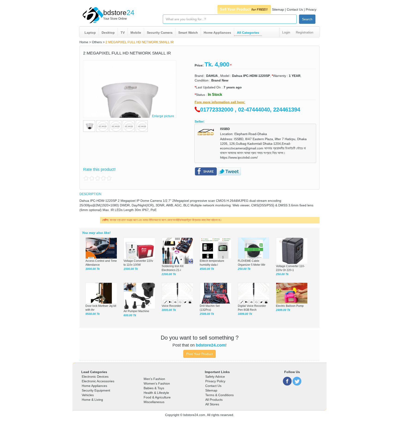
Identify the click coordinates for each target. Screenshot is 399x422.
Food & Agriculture (157, 397)
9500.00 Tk (92, 314)
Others (97, 42)
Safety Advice (215, 376)
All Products (214, 399)
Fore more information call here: (220, 102)
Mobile (135, 32)
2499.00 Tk (283, 310)
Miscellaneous (154, 402)
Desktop (108, 32)
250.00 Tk (244, 269)
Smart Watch (188, 32)
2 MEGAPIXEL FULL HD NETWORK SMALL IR (140, 42)
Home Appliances (217, 32)
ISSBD (225, 129)
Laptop (90, 32)
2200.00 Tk (169, 274)
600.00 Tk (130, 315)
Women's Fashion (157, 383)
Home (83, 42)
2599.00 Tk (207, 314)
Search (307, 19)
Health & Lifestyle (156, 393)
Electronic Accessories (98, 381)
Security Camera (159, 32)
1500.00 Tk (131, 269)
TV (123, 32)
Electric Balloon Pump (290, 305)
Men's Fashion (154, 379)
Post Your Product (199, 354)
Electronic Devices (95, 376)
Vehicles (88, 395)
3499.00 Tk (245, 314)
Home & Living (92, 399)
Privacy (311, 9)
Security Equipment (96, 390)
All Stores (212, 404)
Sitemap (278, 9)
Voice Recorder (171, 305)
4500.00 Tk (207, 269)
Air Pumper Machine (136, 311)
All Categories (248, 32)
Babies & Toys (154, 388)
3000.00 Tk (92, 269)
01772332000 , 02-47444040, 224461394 (250, 109)
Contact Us (295, 9)
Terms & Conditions (219, 395)
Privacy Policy (215, 381)
